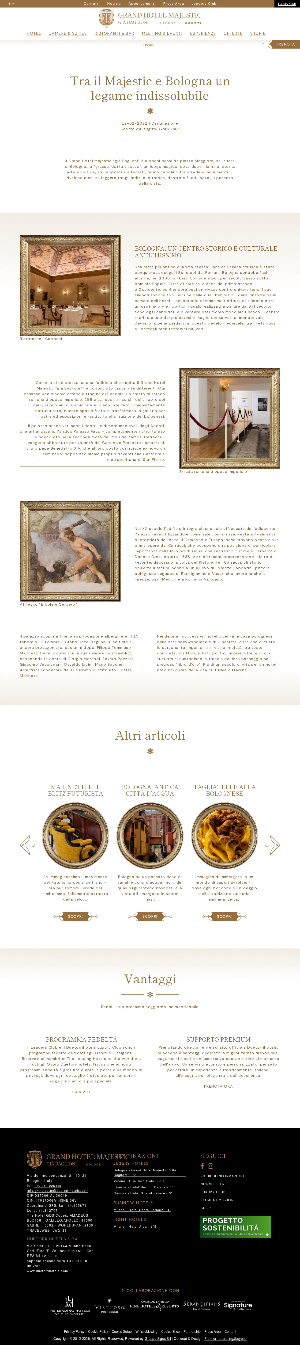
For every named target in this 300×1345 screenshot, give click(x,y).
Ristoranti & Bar (114, 33)
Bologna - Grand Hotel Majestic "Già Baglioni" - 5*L (145, 1172)
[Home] (150, 18)
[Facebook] (203, 1167)
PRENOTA (286, 44)
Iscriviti (81, 1092)
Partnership (192, 1331)
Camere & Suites (68, 33)
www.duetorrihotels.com (47, 1271)
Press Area (212, 1331)
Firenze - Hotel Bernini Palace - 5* (143, 1187)
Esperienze (203, 33)
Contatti (230, 1331)
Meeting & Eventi (162, 33)
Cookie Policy (98, 1331)
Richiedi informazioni (222, 1176)
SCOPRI (75, 916)
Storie (258, 33)
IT (9, 4)
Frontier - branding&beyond (225, 1338)
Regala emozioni (218, 1200)
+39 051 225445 (47, 1185)
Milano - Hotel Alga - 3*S (135, 1226)
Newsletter (213, 1184)
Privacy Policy (74, 1331)
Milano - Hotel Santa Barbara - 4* (142, 1209)
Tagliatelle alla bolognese (224, 790)
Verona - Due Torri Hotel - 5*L (139, 1181)
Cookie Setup (122, 1331)
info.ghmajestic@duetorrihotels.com (57, 1190)
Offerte (233, 33)
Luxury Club (287, 4)
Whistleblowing (146, 1331)
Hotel (34, 33)
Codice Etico (170, 1331)
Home (148, 45)
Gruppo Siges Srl (158, 1338)
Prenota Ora (218, 1086)
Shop (206, 1208)
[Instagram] (211, 1167)
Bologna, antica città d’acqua (150, 790)
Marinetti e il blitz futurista (75, 790)
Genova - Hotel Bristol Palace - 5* (143, 1193)
